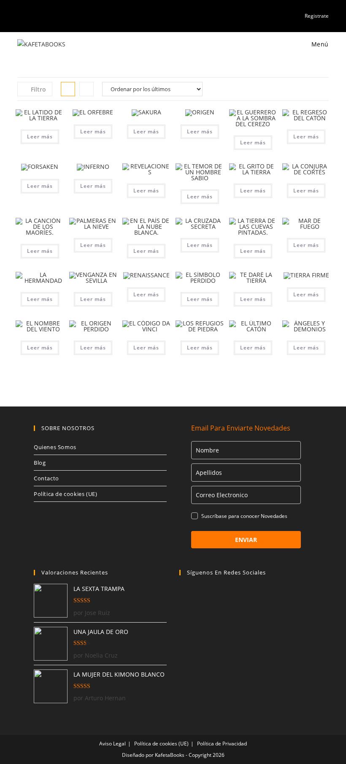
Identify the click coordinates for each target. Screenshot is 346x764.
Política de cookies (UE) (65, 494)
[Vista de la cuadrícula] (68, 89)
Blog (40, 462)
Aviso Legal (112, 743)
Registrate (317, 15)
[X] (201, 594)
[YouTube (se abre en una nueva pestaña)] (39, 15)
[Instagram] (216, 594)
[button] (39, 117)
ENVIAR (246, 540)
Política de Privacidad (222, 743)
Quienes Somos (55, 447)
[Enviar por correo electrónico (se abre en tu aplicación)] (49, 15)
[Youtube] (231, 594)
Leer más (40, 136)
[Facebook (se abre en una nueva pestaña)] (29, 15)
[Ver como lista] (86, 89)
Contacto (46, 478)
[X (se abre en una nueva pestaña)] (20, 15)
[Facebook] (187, 594)
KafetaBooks (169, 755)
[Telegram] (246, 594)
